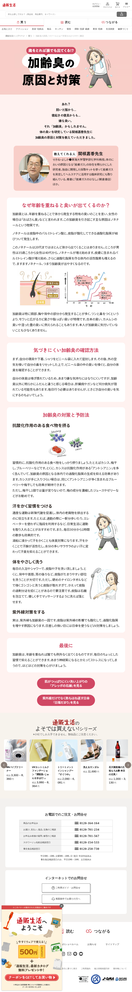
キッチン (59, 29)
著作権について (120, 968)
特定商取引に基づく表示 (66, 968)
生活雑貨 (110, 29)
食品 (49, 29)
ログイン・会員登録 (96, 5)
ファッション (22, 29)
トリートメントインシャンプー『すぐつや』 (40, 771)
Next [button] (128, 765)
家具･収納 (97, 29)
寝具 (69, 29)
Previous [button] (4, 765)
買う (23, 22)
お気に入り (7, 29)
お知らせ (91, 944)
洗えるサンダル (65, 767)
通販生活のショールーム (66, 944)
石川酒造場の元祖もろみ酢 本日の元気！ (91, 771)
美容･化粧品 (37, 29)
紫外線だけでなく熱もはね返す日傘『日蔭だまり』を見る (66, 700)
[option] (15, 765)
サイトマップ (112, 944)
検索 (121, 15)
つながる (112, 22)
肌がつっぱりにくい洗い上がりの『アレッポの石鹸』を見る (66, 683)
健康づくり (123, 29)
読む (68, 22)
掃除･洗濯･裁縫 (82, 29)
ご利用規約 (85, 968)
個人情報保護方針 (102, 968)
